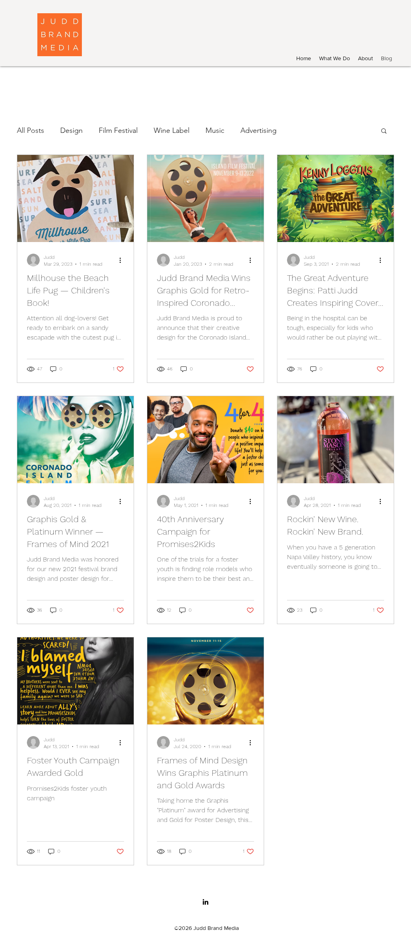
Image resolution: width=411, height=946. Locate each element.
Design (71, 130)
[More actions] (123, 260)
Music (215, 130)
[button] (384, 131)
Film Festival (118, 130)
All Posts (30, 130)
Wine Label (171, 130)
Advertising (258, 130)
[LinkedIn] (205, 902)
